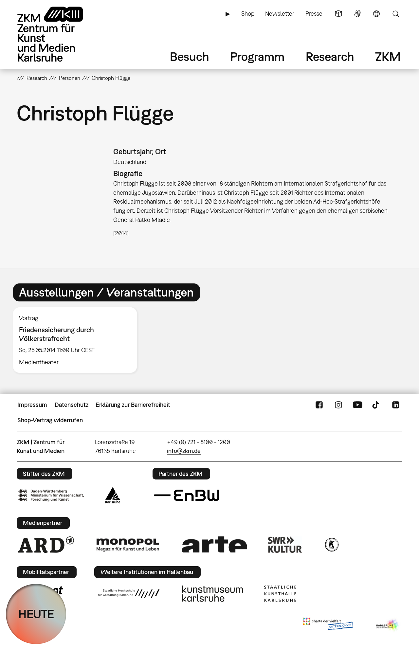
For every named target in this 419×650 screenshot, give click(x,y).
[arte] (214, 544)
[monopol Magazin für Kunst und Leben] (127, 544)
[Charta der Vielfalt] (328, 625)
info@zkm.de (184, 450)
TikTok (376, 405)
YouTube (357, 405)
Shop (247, 13)
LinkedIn (395, 405)
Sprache (376, 14)
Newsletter (279, 13)
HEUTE (36, 614)
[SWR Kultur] (285, 544)
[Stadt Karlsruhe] (113, 495)
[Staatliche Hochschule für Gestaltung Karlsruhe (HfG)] (128, 593)
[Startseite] (59, 34)
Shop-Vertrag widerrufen (50, 420)
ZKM (388, 56)
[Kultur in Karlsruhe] (331, 544)
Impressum (32, 404)
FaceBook (319, 405)
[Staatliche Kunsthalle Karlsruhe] (280, 594)
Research (330, 56)
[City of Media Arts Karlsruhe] (388, 625)
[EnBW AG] (186, 495)
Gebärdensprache (357, 14)
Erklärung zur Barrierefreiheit (133, 404)
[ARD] (46, 544)
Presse (313, 13)
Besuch (189, 56)
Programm (257, 56)
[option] (78, 340)
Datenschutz (71, 404)
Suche (395, 14)
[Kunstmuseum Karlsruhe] (212, 594)
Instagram (338, 405)
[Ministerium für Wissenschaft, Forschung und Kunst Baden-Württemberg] (51, 495)
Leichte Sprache (338, 14)
